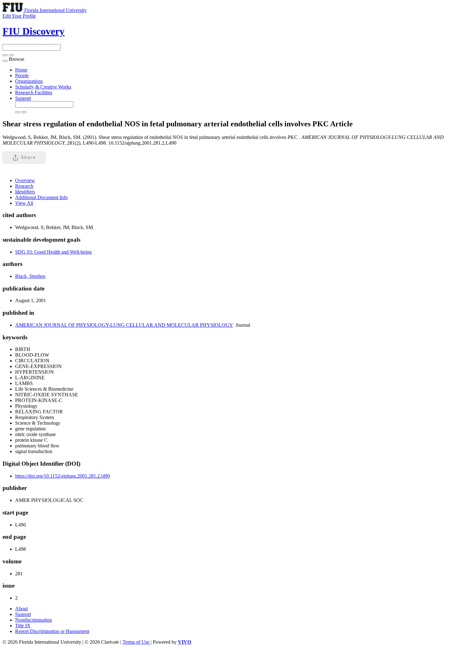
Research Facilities (33, 92)
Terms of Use (137, 642)
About (21, 608)
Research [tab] (24, 186)
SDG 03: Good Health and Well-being (53, 252)
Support (23, 98)
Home (21, 69)
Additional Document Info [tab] (41, 197)
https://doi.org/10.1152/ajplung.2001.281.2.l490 (62, 476)
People (22, 75)
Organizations (29, 81)
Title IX (23, 625)
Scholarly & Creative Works (43, 86)
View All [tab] (24, 203)
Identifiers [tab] (25, 191)
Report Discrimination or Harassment (52, 631)
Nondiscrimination (33, 620)
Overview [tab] (25, 180)
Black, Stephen (30, 276)
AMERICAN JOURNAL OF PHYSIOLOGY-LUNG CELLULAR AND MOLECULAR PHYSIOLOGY (124, 325)
